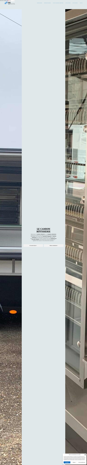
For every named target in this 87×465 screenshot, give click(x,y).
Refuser (74, 462)
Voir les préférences (81, 462)
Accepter (67, 462)
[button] (85, 454)
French (9, 0)
